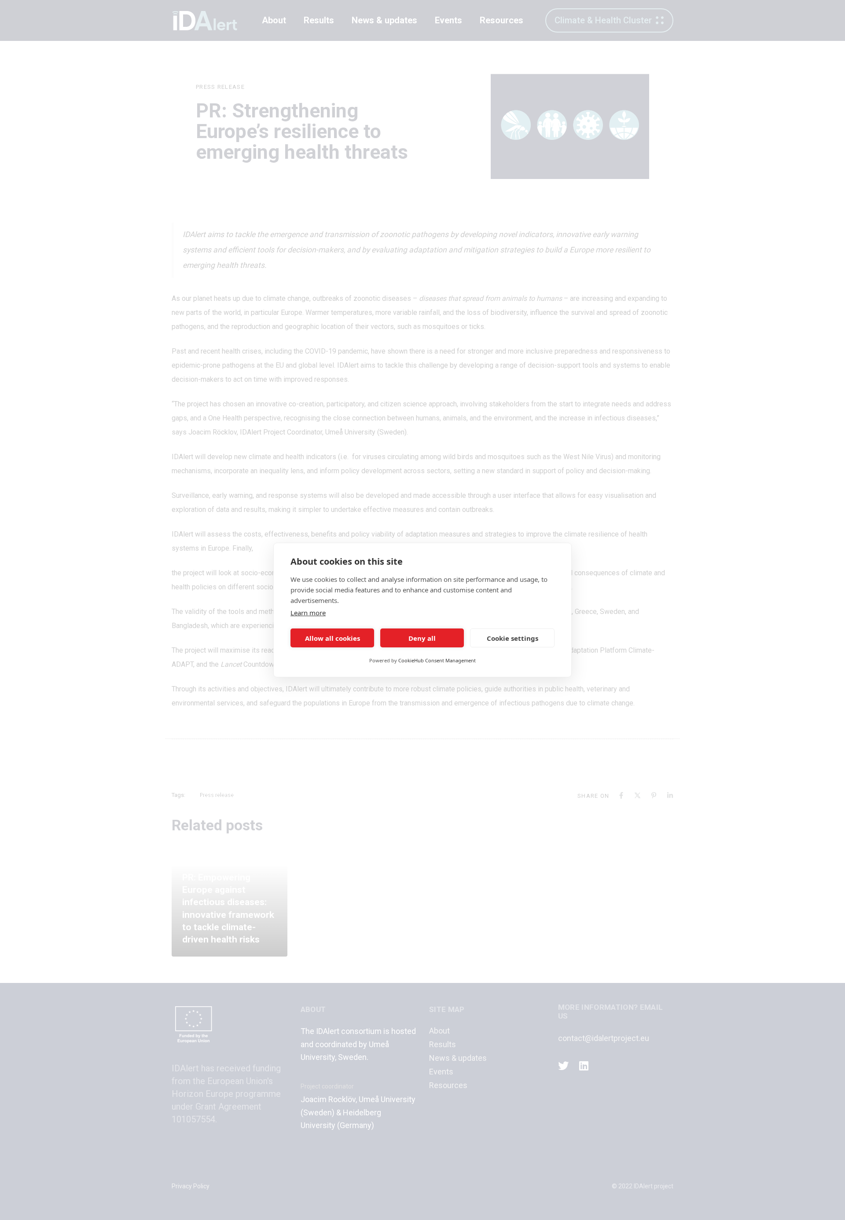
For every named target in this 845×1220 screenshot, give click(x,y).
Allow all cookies (332, 638)
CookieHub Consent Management (437, 660)
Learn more (308, 612)
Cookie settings (512, 638)
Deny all (422, 638)
